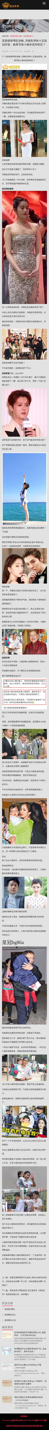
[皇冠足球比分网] (10, 3)
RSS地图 (35, 1420)
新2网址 (40, 1426)
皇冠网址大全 (38, 722)
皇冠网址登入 (28, 36)
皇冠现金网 (26, 1426)
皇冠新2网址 (8, 1309)
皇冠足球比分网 (16, 36)
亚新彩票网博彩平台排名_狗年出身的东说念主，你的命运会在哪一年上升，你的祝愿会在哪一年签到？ (24, 1281)
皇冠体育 (19, 1426)
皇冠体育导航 (11, 1426)
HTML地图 (43, 1420)
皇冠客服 (34, 1426)
